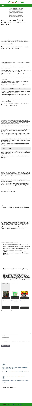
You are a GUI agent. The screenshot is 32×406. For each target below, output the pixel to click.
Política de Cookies (23, 404)
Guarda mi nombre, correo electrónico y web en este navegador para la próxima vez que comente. (16, 342)
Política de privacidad (16, 404)
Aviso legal (11, 404)
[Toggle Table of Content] (11, 44)
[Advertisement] (16, 31)
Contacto (27, 404)
